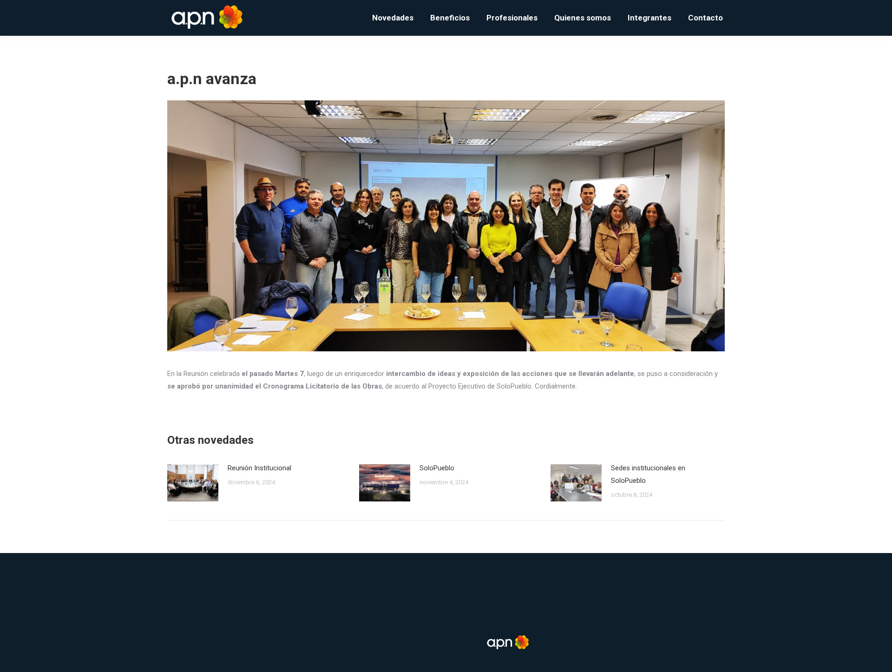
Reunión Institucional (259, 468)
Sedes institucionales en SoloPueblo (648, 474)
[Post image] (192, 482)
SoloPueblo (437, 468)
